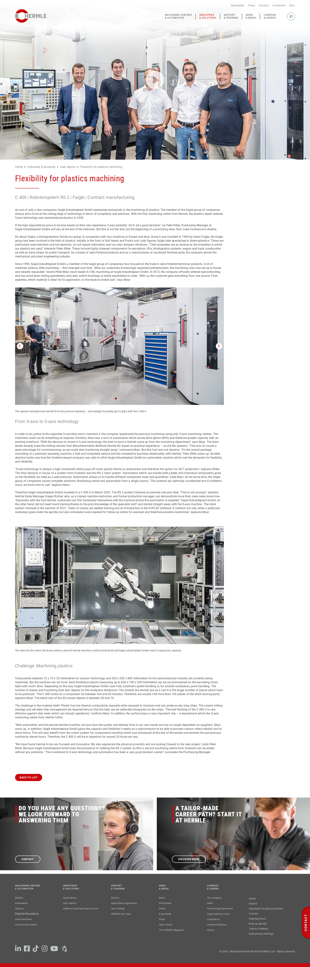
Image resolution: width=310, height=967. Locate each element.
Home (19, 167)
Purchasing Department (220, 908)
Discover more (188, 859)
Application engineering (124, 903)
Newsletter (238, 5)
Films (162, 919)
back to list (28, 777)
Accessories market (26, 924)
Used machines (23, 919)
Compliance (213, 919)
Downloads (165, 914)
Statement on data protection (266, 908)
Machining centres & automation (178, 16)
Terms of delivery (258, 928)
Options (19, 908)
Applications (70, 897)
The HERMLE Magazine (171, 930)
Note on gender (258, 923)
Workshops (165, 903)
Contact (264, 5)
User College (118, 908)
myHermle (278, 5)
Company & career (270, 16)
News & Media (251, 16)
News (162, 897)
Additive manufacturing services (80, 908)
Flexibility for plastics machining (101, 167)
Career (210, 930)
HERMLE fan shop (121, 914)
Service (115, 897)
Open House (165, 924)
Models (19, 897)
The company (214, 897)
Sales (210, 903)
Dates (162, 908)
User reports (67, 167)
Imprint (253, 903)
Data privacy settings (261, 933)
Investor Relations (217, 924)
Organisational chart (218, 914)
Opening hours (257, 918)
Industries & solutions (207, 16)
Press (251, 5)
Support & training (231, 16)
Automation (21, 903)
